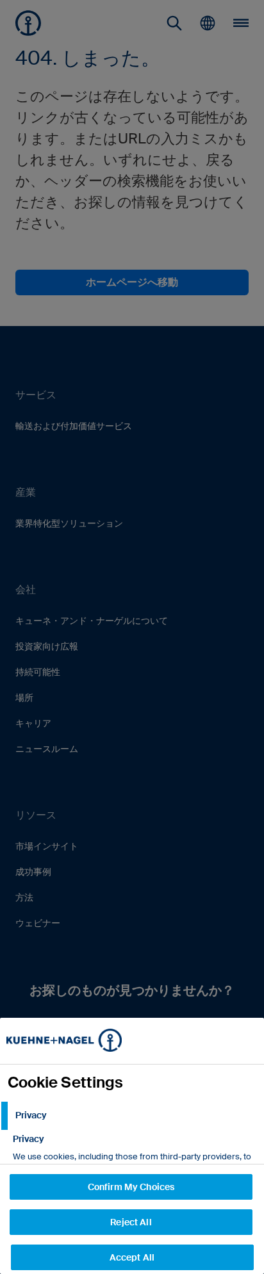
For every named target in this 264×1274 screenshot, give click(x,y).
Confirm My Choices (131, 1187)
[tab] (132, 1116)
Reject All (130, 1222)
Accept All (132, 1257)
